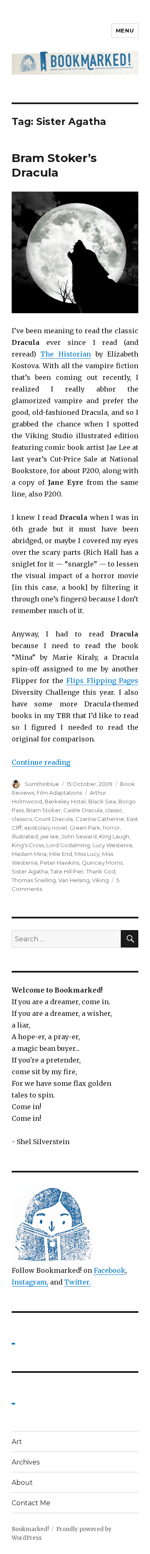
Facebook (109, 1270)
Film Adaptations (59, 792)
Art (17, 1442)
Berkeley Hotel (65, 801)
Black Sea (102, 801)
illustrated (25, 836)
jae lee (49, 836)
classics (22, 819)
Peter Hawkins (59, 862)
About (22, 1483)
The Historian (65, 354)
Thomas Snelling (34, 880)
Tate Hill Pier (67, 871)
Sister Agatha (30, 871)
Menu (125, 30)
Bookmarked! (30, 1529)
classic (113, 810)
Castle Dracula (82, 810)
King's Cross (28, 845)
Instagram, (30, 1282)
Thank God (100, 871)
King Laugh (114, 836)
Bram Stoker (43, 810)
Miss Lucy (87, 854)
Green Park (85, 827)
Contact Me (31, 1503)
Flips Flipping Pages (102, 680)
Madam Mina (29, 854)
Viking (100, 880)
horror (111, 827)
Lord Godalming (68, 845)
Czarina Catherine (99, 819)
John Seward (79, 836)
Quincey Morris (102, 862)
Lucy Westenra (112, 845)
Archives (26, 1462)
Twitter (76, 1282)
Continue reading (41, 762)
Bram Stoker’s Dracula (54, 165)
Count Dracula (53, 819)
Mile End (60, 854)
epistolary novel (45, 827)
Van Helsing (74, 880)
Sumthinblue (42, 784)
